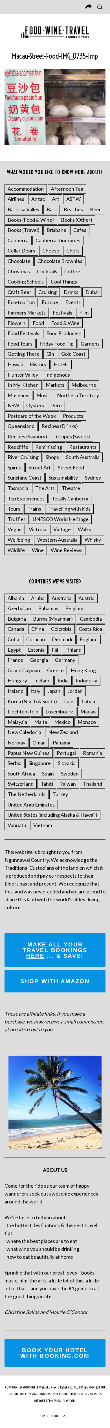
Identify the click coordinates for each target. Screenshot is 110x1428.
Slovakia (67, 763)
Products (73, 416)
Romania (92, 753)
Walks (84, 529)
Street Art (39, 467)
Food (38, 323)
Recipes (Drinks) (59, 426)
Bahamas (48, 608)
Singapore (39, 763)
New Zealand (63, 732)
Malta (40, 722)
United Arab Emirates (31, 804)
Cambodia (91, 619)
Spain (48, 773)
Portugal (66, 753)
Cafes (79, 230)
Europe (50, 302)
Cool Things (64, 281)
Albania (16, 598)
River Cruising (23, 457)
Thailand (92, 784)
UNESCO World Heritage (61, 519)
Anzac (38, 199)
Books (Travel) (23, 230)
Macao (88, 711)
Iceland (42, 680)
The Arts (45, 488)
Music (43, 395)
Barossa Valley (23, 209)
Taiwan (68, 784)
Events (73, 302)
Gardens (90, 343)
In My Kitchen (23, 385)
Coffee (72, 271)
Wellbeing (19, 540)
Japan (53, 691)
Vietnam (42, 825)
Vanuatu (17, 825)
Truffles (17, 519)
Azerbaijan (19, 608)
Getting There (23, 354)
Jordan (75, 691)
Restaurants (82, 447)
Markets (55, 385)
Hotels (61, 364)
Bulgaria (17, 619)
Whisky (93, 540)
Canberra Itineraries (58, 240)
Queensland (21, 426)
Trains (34, 509)
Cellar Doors (21, 250)
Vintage (62, 529)
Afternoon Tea (67, 189)
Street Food (71, 467)
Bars (52, 209)
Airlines (16, 199)
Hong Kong (83, 670)
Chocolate (19, 261)
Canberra (18, 240)
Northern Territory (78, 395)
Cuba (13, 639)
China (37, 629)
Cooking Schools (26, 281)
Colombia (61, 629)
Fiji (55, 650)
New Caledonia (24, 732)
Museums (18, 395)
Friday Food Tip (56, 343)
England (89, 639)
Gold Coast (73, 354)
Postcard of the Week (32, 416)
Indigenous (57, 375)
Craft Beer (19, 292)
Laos (69, 701)
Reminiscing (48, 447)
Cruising (47, 292)
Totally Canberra (70, 498)
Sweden (70, 773)
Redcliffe (18, 447)
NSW (13, 405)
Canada (16, 629)
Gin (50, 354)
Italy (35, 691)
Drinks (71, 292)
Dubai (92, 292)
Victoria (37, 529)
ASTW (73, 199)
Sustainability (63, 477)
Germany (65, 660)
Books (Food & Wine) (31, 220)
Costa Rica (90, 629)
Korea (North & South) (32, 701)
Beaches (73, 209)
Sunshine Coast (24, 477)
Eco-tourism (21, 302)
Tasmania (18, 488)
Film (84, 312)
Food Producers (64, 333)
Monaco (87, 722)
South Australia (83, 457)
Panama (61, 742)
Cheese (50, 250)
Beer (95, 209)
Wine (38, 550)
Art (55, 199)
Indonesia (86, 680)
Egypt (14, 650)
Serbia (14, 763)
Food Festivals (23, 333)
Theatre (71, 488)
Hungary (17, 680)
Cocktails (47, 271)
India (63, 680)
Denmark (62, 639)
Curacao (35, 639)
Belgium (74, 608)
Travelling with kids (69, 509)
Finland (73, 650)
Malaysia (17, 722)
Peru (56, 405)
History (38, 364)
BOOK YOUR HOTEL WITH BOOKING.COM (55, 1353)
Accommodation (26, 189)
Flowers (17, 323)
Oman (39, 742)
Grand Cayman (24, 670)
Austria (86, 598)
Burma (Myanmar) (53, 619)
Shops (52, 457)
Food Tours (20, 343)
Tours (14, 509)
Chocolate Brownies (60, 261)
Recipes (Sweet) (72, 436)
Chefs (73, 250)
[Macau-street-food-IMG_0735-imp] (55, 143)
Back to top (50, 1416)
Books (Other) (76, 220)
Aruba (38, 598)
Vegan (15, 529)
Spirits (14, 467)
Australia (61, 598)
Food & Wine (65, 323)
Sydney (93, 477)
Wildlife (16, 550)
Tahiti (47, 784)
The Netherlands (26, 794)
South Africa (21, 773)
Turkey (60, 794)
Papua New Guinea (29, 753)
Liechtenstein (23, 711)
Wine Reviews (66, 550)
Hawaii (15, 364)
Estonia (36, 650)
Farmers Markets (27, 312)
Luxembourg (59, 711)
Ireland (15, 691)
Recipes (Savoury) (27, 436)
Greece (55, 670)
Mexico (62, 722)
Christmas (19, 271)
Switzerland (21, 784)
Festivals (62, 312)
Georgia (39, 660)
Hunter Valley (23, 375)
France (15, 660)
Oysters (35, 405)
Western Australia (57, 540)
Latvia (88, 701)
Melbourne (83, 385)
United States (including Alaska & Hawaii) (52, 815)
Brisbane (56, 230)
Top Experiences (26, 498)
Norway (16, 742)
